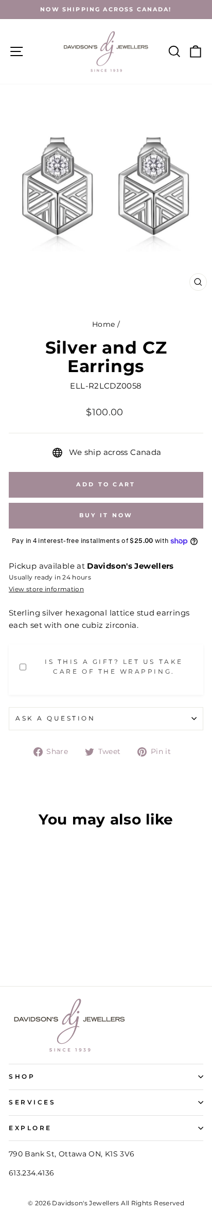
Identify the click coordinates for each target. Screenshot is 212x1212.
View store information (46, 589)
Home (103, 324)
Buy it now (106, 515)
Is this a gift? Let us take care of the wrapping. (114, 666)
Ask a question (55, 718)
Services (32, 1102)
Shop (22, 1076)
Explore (30, 1128)
